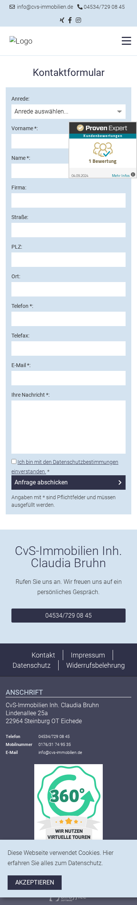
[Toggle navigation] (124, 41)
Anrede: (20, 98)
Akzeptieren (34, 882)
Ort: (15, 276)
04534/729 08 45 (104, 7)
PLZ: (16, 246)
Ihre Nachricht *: (30, 394)
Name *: (20, 158)
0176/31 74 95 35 (54, 744)
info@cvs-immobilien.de (44, 7)
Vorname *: (24, 128)
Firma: (18, 187)
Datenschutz (32, 665)
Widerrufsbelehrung (95, 665)
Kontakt (43, 655)
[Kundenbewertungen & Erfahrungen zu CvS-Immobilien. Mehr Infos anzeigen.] (102, 149)
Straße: (19, 217)
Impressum (88, 655)
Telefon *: (22, 306)
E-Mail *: (20, 365)
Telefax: (20, 335)
